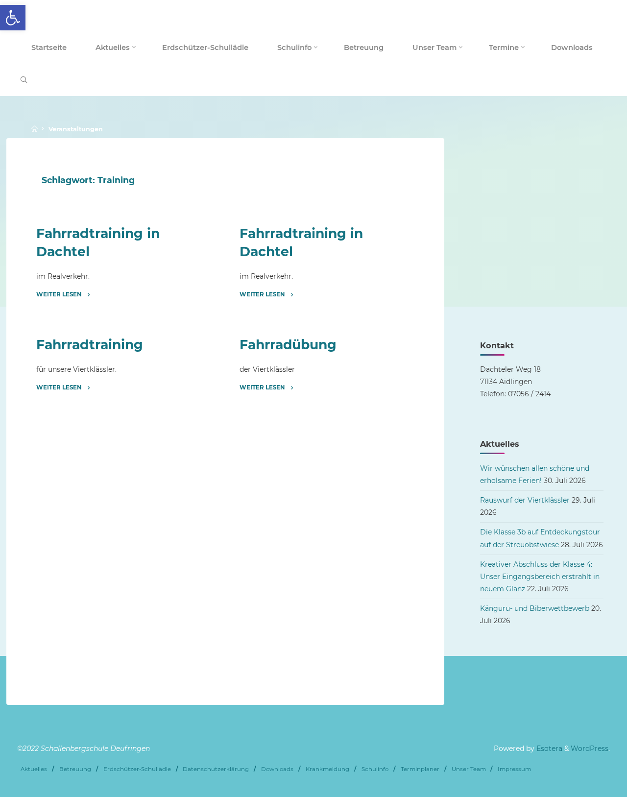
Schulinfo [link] (375, 769)
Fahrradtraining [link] (89, 345)
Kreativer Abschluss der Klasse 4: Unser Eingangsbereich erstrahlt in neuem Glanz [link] (540, 576)
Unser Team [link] (469, 769)
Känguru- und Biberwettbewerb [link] (534, 608)
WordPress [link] (589, 748)
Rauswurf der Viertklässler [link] (525, 500)
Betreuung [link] (75, 769)
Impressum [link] (514, 769)
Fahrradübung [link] (287, 345)
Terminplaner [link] (420, 769)
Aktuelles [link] (34, 769)
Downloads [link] (277, 769)
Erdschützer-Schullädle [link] (137, 769)
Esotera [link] (548, 748)
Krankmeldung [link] (327, 769)
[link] (12, 17)
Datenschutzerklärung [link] (216, 769)
